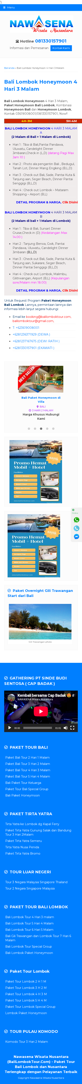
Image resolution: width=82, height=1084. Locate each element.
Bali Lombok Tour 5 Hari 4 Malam (29, 923)
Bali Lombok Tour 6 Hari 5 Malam (29, 930)
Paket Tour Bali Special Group (26, 789)
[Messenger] (76, 537)
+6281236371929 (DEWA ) (31, 334)
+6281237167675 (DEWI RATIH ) (36, 341)
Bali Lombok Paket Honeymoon (29, 953)
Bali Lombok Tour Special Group (28, 946)
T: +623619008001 (26, 328)
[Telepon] (76, 528)
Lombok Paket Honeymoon (26, 1013)
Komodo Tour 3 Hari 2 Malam (26, 1042)
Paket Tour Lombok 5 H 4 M (26, 1000)
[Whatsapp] (76, 520)
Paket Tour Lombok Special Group (30, 1007)
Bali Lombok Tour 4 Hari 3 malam (29, 917)
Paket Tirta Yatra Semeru (23, 841)
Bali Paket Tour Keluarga (23, 783)
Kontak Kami (61, 48)
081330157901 (50, 41)
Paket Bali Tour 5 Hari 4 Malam (27, 776)
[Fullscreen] (72, 728)
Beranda (9, 68)
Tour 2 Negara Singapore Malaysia (30, 888)
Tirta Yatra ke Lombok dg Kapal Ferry (32, 824)
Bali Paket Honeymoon (22, 795)
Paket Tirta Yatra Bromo (22, 853)
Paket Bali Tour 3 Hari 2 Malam (27, 764)
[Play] (10, 728)
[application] (41, 711)
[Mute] (65, 728)
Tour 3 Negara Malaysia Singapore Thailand (36, 882)
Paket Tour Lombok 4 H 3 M (26, 994)
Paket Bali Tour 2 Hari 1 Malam (27, 757)
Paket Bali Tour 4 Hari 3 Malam (27, 770)
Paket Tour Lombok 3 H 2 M (26, 988)
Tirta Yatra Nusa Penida (22, 847)
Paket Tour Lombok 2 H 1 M (25, 981)
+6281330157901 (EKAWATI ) (33, 348)
